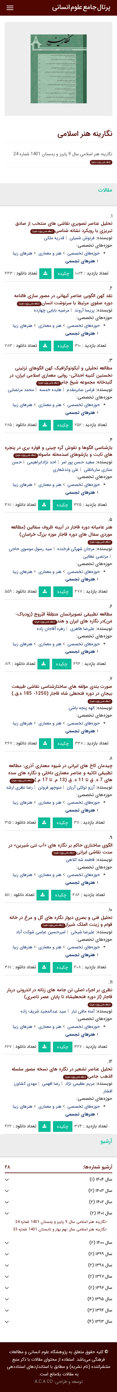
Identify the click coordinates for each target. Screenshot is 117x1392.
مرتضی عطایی (95, 556)
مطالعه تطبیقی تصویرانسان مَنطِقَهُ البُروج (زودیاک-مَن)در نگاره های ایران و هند (63, 618)
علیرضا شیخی (83, 932)
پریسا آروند (85, 310)
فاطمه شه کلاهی (80, 859)
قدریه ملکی (54, 238)
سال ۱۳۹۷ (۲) (100, 1276)
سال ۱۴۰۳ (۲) (100, 1191)
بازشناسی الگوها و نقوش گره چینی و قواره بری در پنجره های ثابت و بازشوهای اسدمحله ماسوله (58, 451)
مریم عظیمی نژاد (80, 1083)
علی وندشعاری (66, 469)
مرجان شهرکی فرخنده (76, 548)
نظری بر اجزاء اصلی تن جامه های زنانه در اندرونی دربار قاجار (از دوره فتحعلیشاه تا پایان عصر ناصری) (59, 996)
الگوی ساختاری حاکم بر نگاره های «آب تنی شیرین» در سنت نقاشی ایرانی (60, 849)
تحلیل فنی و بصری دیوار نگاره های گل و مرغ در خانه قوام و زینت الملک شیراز (60, 921)
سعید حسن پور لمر (78, 462)
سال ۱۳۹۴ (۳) (99, 1310)
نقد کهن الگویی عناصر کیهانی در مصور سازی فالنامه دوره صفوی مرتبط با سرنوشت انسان (63, 299)
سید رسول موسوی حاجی (30, 548)
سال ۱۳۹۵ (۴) (99, 1299)
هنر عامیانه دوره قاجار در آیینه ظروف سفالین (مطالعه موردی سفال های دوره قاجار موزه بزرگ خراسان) (61, 533)
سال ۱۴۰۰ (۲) (100, 1243)
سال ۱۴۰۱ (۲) (101, 1213)
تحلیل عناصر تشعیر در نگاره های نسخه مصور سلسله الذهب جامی (62, 1072)
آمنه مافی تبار (83, 1011)
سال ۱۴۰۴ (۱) (101, 1179)
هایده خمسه (50, 389)
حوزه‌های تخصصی (83, 253)
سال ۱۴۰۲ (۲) (100, 1202)
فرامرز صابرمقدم (81, 389)
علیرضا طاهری (82, 628)
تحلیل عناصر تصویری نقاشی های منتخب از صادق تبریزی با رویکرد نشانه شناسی (63, 227)
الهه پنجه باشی (82, 707)
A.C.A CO (44, 1381)
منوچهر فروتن (49, 787)
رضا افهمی (51, 1083)
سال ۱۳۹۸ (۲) (100, 1265)
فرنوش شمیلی (82, 238)
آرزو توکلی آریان (81, 787)
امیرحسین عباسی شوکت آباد (41, 932)
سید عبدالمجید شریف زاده (43, 1011)
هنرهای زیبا (22, 253)
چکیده (63, 273)
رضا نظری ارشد (19, 787)
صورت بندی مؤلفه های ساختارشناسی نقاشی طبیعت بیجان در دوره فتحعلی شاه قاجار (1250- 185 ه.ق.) (62, 693)
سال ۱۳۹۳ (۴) (99, 1321)
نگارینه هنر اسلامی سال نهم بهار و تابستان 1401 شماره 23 (59, 1229)
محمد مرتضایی (21, 389)
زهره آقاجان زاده (51, 628)
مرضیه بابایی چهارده (51, 310)
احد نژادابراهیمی (41, 462)
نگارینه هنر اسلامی (84, 134)
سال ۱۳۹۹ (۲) (100, 1254)
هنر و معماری (49, 253)
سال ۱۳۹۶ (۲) (100, 1288)
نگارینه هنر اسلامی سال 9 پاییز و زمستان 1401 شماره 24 (60, 1222)
